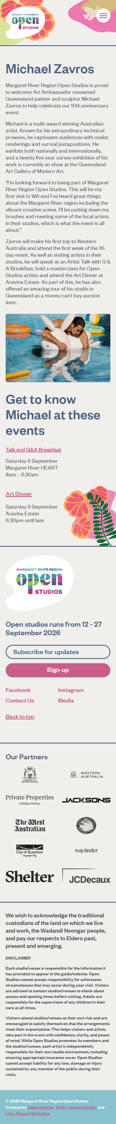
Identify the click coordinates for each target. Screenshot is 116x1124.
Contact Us (20, 700)
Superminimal (41, 1107)
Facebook (18, 689)
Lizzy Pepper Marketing (28, 1113)
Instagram (71, 689)
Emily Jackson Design (76, 1107)
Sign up (58, 669)
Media (66, 700)
